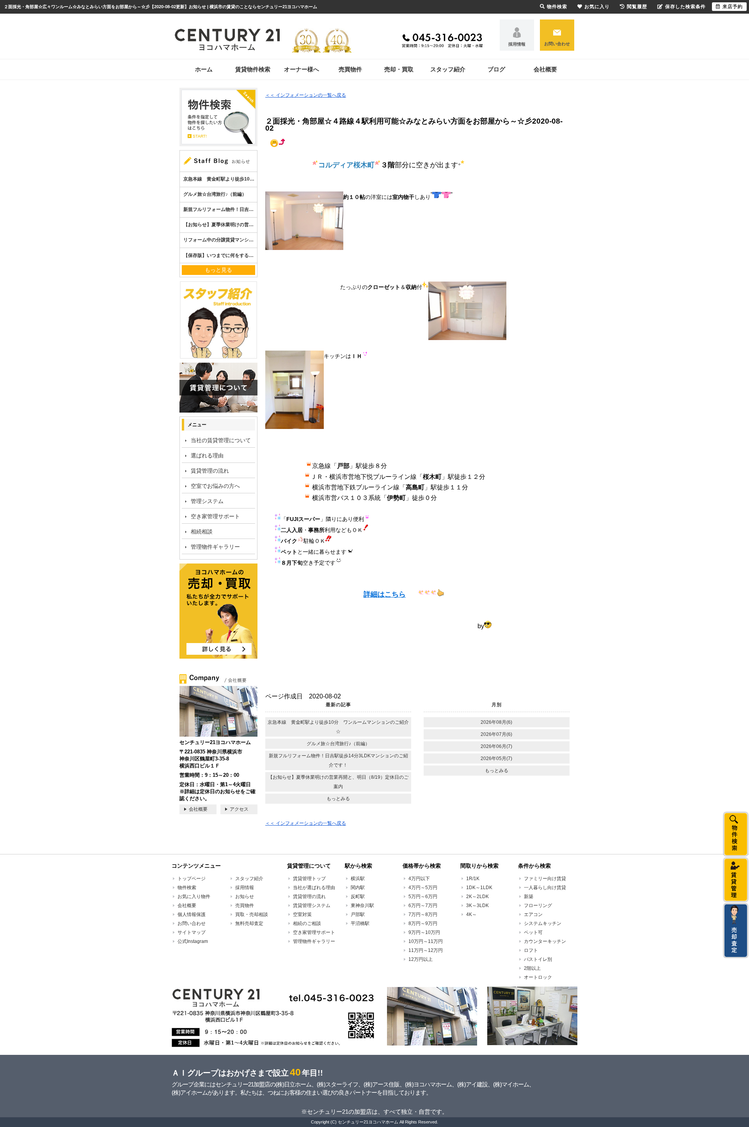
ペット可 (533, 932)
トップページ (191, 878)
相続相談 (202, 531)
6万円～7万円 (422, 905)
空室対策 (302, 914)
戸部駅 (358, 914)
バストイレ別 (538, 959)
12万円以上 (420, 959)
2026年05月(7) (496, 758)
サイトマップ (191, 932)
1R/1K (472, 878)
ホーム (204, 69)
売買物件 (350, 69)
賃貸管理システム (311, 905)
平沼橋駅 (360, 923)
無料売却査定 (249, 923)
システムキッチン (542, 923)
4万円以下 (419, 878)
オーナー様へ (301, 69)
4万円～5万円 (422, 887)
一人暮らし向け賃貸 (545, 887)
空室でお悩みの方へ (215, 486)
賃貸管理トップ (309, 878)
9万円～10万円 (424, 932)
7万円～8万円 (422, 914)
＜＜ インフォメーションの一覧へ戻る (305, 95)
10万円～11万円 (425, 941)
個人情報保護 (191, 914)
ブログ (496, 69)
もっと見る (218, 270)
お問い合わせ (557, 43)
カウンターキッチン (545, 941)
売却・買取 (399, 69)
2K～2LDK (477, 896)
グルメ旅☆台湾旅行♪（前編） (338, 743)
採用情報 (516, 44)
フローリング (538, 905)
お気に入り (597, 6)
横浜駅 (358, 878)
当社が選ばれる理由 (314, 887)
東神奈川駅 (362, 905)
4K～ (471, 914)
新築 (528, 896)
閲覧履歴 (637, 6)
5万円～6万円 (422, 896)
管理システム (207, 501)
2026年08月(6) (496, 722)
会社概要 (545, 69)
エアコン (533, 914)
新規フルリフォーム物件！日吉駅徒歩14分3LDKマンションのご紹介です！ (338, 760)
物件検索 (186, 887)
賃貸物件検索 (252, 69)
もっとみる (338, 798)
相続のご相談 (307, 923)
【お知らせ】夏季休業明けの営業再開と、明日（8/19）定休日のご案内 (338, 781)
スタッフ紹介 (447, 69)
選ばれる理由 (207, 455)
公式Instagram (192, 941)
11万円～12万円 (425, 950)
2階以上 (532, 968)
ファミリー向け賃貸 (545, 878)
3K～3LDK (477, 905)
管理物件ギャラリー (215, 547)
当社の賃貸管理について (221, 440)
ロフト (531, 950)
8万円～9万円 (422, 923)
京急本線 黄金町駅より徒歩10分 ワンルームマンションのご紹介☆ (338, 726)
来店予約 (732, 6)
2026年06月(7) (496, 746)
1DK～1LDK (479, 887)
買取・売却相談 (251, 914)
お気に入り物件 (193, 896)
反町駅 (358, 896)
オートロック (538, 977)
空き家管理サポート (215, 516)
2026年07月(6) (496, 734)
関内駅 (358, 887)
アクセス (239, 809)
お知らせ (244, 896)
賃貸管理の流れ (210, 471)
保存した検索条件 (685, 6)
